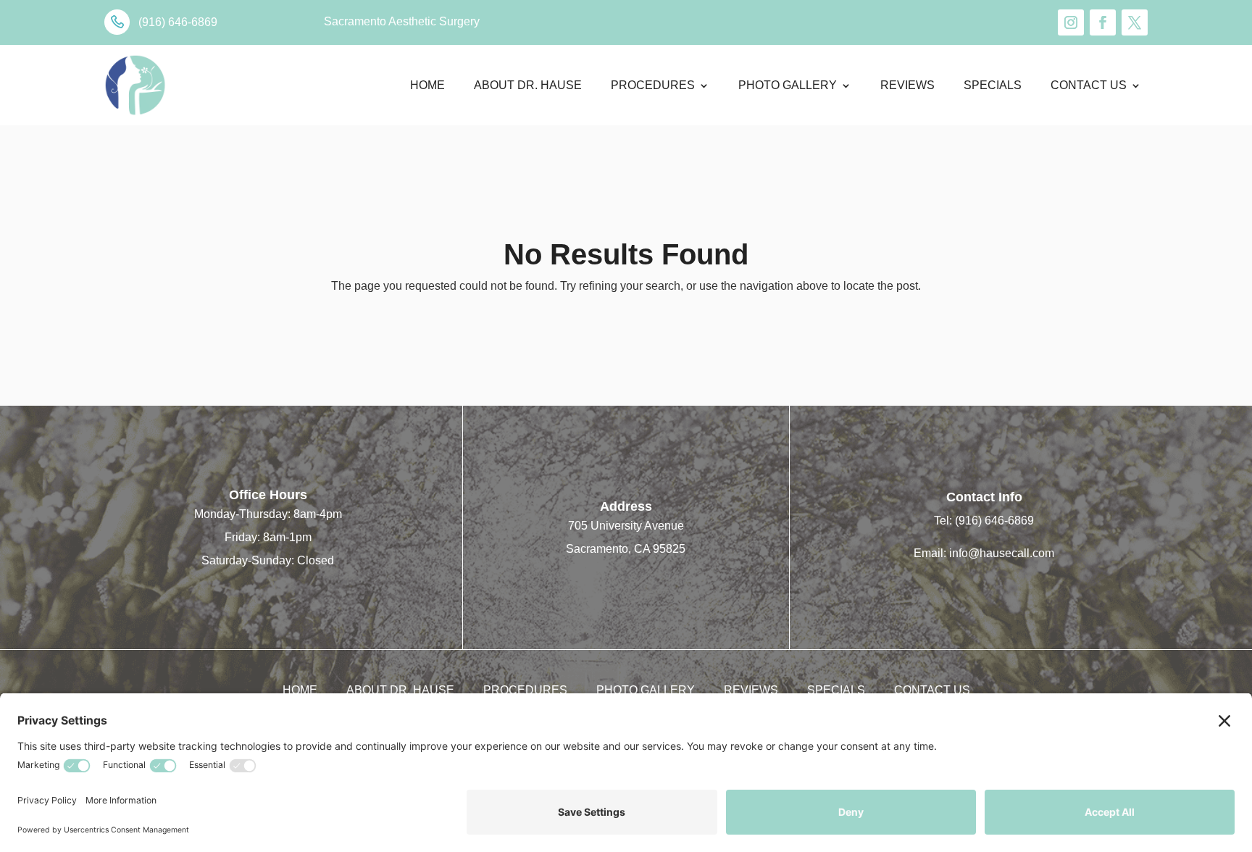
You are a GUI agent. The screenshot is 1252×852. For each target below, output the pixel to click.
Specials (993, 85)
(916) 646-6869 (994, 520)
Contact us (1089, 85)
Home (427, 85)
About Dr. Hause (528, 85)
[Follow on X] (1135, 22)
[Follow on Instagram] (1071, 22)
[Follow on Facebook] (1103, 22)
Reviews (907, 85)
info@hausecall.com (1001, 553)
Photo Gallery (787, 85)
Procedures (653, 85)
